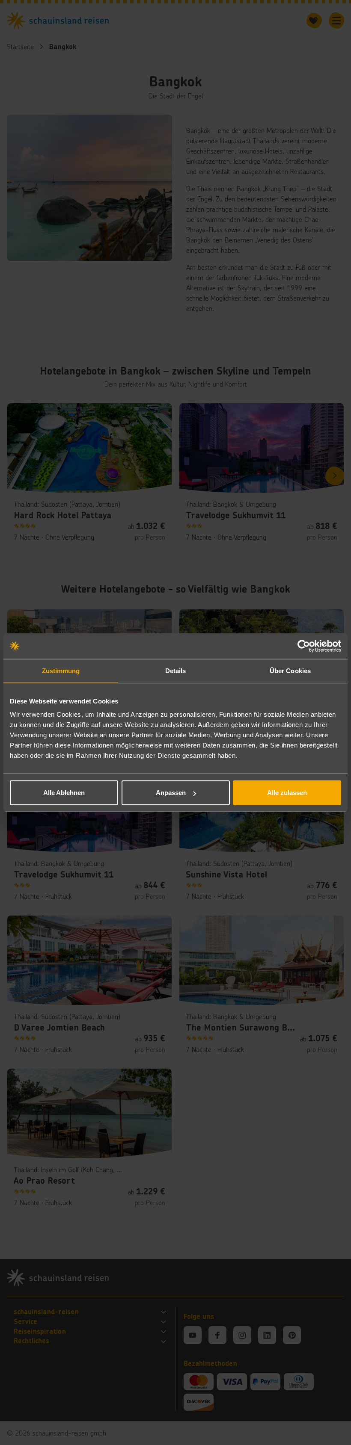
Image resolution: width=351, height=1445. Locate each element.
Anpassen (171, 792)
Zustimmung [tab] (61, 670)
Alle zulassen (287, 792)
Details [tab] (175, 670)
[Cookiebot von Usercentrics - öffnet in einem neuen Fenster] (303, 645)
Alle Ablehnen (64, 792)
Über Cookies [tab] (290, 670)
